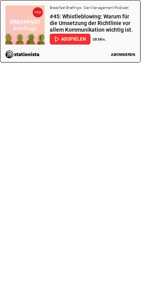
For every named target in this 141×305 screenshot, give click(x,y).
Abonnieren (123, 54)
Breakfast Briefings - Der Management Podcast (89, 7)
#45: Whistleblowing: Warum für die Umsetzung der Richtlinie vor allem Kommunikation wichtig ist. (91, 23)
